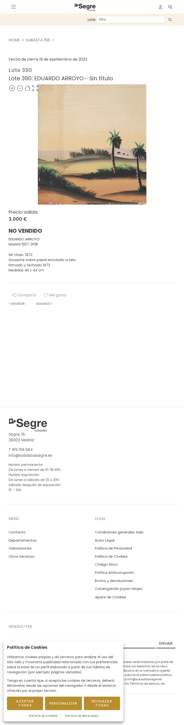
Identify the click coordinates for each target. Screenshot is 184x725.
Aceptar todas (25, 703)
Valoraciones (20, 548)
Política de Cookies (43, 716)
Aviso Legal (104, 540)
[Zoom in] (12, 88)
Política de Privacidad (81, 716)
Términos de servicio (145, 683)
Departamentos (23, 540)
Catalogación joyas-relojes (119, 588)
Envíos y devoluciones (114, 580)
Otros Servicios (21, 556)
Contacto (17, 532)
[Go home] (27, 88)
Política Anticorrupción (114, 572)
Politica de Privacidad (113, 548)
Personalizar (63, 703)
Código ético (106, 564)
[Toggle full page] (35, 88)
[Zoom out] (20, 88)
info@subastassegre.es (30, 455)
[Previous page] (43, 88)
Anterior (17, 304)
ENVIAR (165, 643)
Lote (91, 19)
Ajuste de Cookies (110, 597)
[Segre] (85, 7)
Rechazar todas (102, 703)
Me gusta (57, 295)
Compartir (27, 295)
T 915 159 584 (21, 449)
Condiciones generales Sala (119, 532)
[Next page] (50, 88)
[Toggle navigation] (13, 7)
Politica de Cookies (111, 556)
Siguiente (44, 304)
